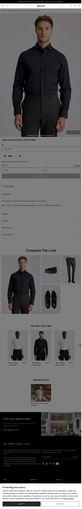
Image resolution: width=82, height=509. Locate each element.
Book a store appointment (54, 1)
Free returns (40, 1)
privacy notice (68, 498)
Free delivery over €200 (25, 1)
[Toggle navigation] (3, 6)
